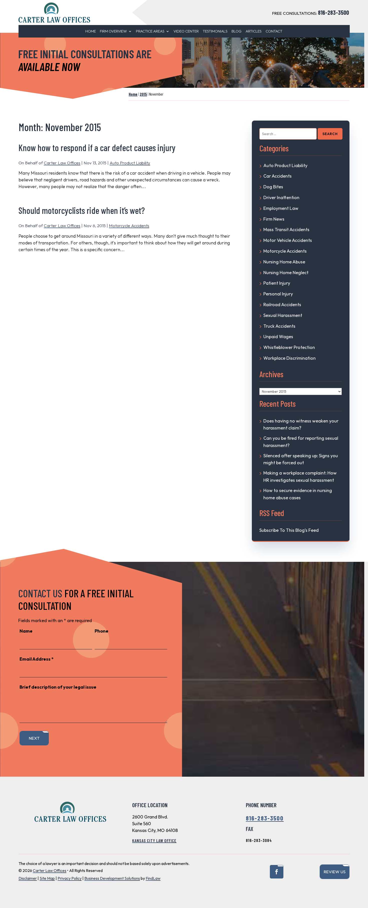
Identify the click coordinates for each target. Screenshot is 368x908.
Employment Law (280, 208)
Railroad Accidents (282, 304)
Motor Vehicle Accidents (287, 240)
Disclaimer (28, 878)
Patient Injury (276, 283)
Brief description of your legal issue (58, 687)
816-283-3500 (333, 12)
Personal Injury (278, 294)
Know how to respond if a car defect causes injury (97, 147)
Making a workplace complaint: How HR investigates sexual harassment (300, 476)
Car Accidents (277, 176)
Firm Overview (113, 32)
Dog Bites (273, 187)
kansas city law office (154, 840)
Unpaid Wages (278, 336)
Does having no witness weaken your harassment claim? (300, 424)
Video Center (186, 32)
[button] (361, 871)
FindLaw (153, 878)
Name (26, 631)
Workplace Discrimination (289, 358)
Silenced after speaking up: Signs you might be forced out (300, 459)
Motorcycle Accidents (129, 225)
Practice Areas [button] (150, 32)
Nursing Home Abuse (284, 262)
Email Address (37, 659)
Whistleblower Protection (289, 347)
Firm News (273, 219)
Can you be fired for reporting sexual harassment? (300, 441)
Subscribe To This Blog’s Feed (289, 530)
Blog (237, 32)
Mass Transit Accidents (286, 229)
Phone (101, 631)
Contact (274, 32)
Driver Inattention (281, 197)
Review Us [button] (334, 871)
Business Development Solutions (112, 878)
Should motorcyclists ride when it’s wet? (82, 210)
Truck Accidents (279, 326)
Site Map (47, 878)
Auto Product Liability (130, 162)
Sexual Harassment (282, 315)
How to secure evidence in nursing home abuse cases (297, 494)
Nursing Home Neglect (285, 272)
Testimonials (215, 32)
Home (90, 32)
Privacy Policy (70, 878)
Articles (254, 32)
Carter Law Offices (62, 162)
